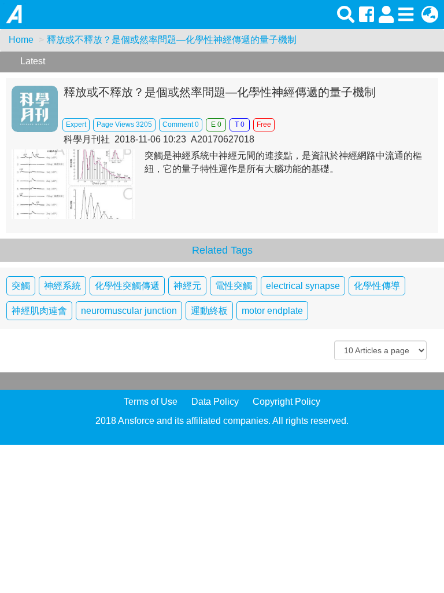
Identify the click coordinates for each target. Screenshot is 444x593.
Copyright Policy (286, 402)
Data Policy (215, 402)
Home (21, 40)
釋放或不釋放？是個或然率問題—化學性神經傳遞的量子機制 (172, 40)
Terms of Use (150, 402)
